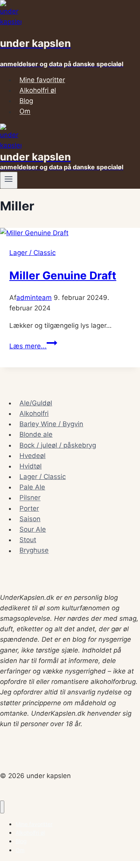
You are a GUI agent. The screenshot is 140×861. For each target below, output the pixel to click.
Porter (29, 508)
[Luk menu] (2, 807)
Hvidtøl (30, 466)
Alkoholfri (34, 413)
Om (24, 111)
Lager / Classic (32, 253)
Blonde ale (35, 434)
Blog (26, 101)
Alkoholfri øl (37, 90)
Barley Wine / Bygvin (51, 424)
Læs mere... (33, 346)
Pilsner (29, 498)
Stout (27, 540)
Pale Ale (32, 487)
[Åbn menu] (9, 180)
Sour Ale (32, 529)
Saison (29, 519)
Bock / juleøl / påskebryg (57, 445)
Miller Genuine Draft (62, 275)
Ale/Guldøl (35, 403)
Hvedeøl (32, 456)
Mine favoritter (42, 80)
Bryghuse (34, 550)
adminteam (34, 297)
